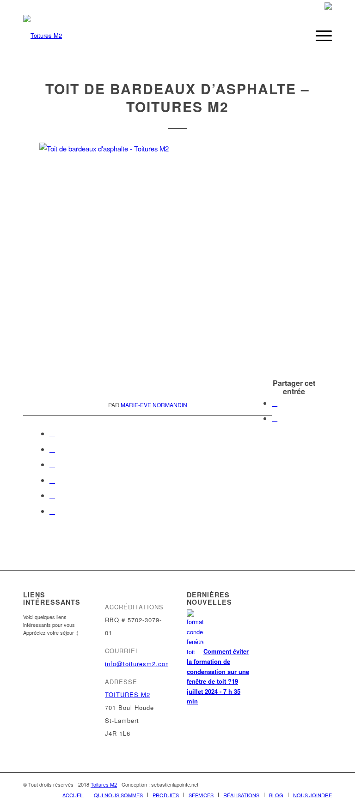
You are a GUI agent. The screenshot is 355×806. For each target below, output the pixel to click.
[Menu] (319, 35)
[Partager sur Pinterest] (52, 433)
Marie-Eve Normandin (154, 405)
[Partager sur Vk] (52, 480)
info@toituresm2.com (138, 663)
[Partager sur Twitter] (274, 418)
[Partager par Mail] (52, 511)
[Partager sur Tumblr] (52, 464)
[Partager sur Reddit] (52, 495)
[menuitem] (297, 35)
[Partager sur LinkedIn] (52, 449)
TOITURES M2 (127, 694)
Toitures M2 (104, 784)
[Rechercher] (297, 35)
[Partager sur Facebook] (274, 403)
